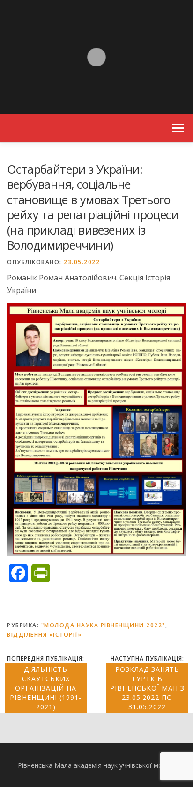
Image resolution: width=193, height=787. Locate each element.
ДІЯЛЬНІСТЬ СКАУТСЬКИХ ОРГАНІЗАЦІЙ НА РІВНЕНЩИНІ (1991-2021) (46, 688)
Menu (178, 128)
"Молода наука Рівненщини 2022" (103, 625)
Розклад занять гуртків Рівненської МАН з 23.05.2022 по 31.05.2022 (147, 688)
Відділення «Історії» (44, 635)
